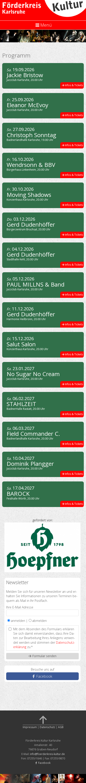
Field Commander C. (33, 434)
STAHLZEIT (21, 404)
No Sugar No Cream (33, 374)
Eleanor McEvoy (27, 105)
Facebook (43, 676)
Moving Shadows (29, 195)
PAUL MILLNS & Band (35, 284)
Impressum (30, 727)
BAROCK (18, 494)
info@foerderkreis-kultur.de (47, 754)
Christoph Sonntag (31, 135)
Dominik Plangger (30, 464)
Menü (46, 25)
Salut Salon (21, 344)
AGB (61, 727)
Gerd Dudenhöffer (31, 224)
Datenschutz (47, 727)
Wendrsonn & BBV (31, 165)
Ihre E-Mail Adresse (19, 607)
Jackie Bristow (25, 75)
